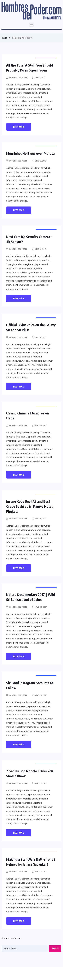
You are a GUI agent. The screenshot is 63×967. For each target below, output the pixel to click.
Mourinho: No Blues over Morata (30, 153)
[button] (31, 25)
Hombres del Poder (18, 78)
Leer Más (18, 127)
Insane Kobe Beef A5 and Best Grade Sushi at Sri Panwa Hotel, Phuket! (29, 506)
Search (55, 948)
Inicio (4, 37)
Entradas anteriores (12, 938)
